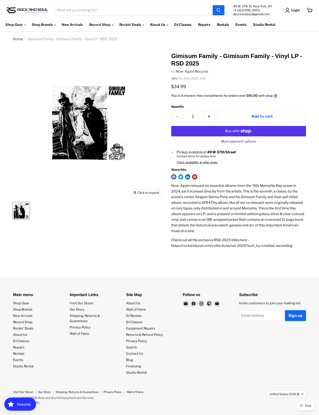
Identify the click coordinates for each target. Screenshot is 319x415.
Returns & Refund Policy (144, 335)
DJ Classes (182, 25)
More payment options (238, 141)
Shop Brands (42, 25)
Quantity (177, 106)
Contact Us (134, 354)
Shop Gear (14, 25)
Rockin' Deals (130, 25)
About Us (158, 25)
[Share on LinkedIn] (187, 176)
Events (241, 25)
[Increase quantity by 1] (209, 116)
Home (18, 39)
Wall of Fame (79, 334)
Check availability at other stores (197, 162)
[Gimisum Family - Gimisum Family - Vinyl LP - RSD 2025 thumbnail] (21, 210)
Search (131, 347)
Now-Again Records (192, 71)
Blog (129, 360)
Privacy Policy (80, 327)
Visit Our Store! (81, 303)
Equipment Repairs (140, 328)
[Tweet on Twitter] (180, 176)
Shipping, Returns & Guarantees (77, 392)
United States (284, 394)
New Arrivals (72, 25)
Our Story (77, 309)
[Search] (218, 10)
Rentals (223, 25)
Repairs (204, 25)
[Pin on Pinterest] (194, 176)
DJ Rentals (134, 316)
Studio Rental (264, 25)
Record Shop (100, 25)
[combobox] (133, 10)
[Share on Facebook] (173, 176)
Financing (133, 366)
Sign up (295, 315)
